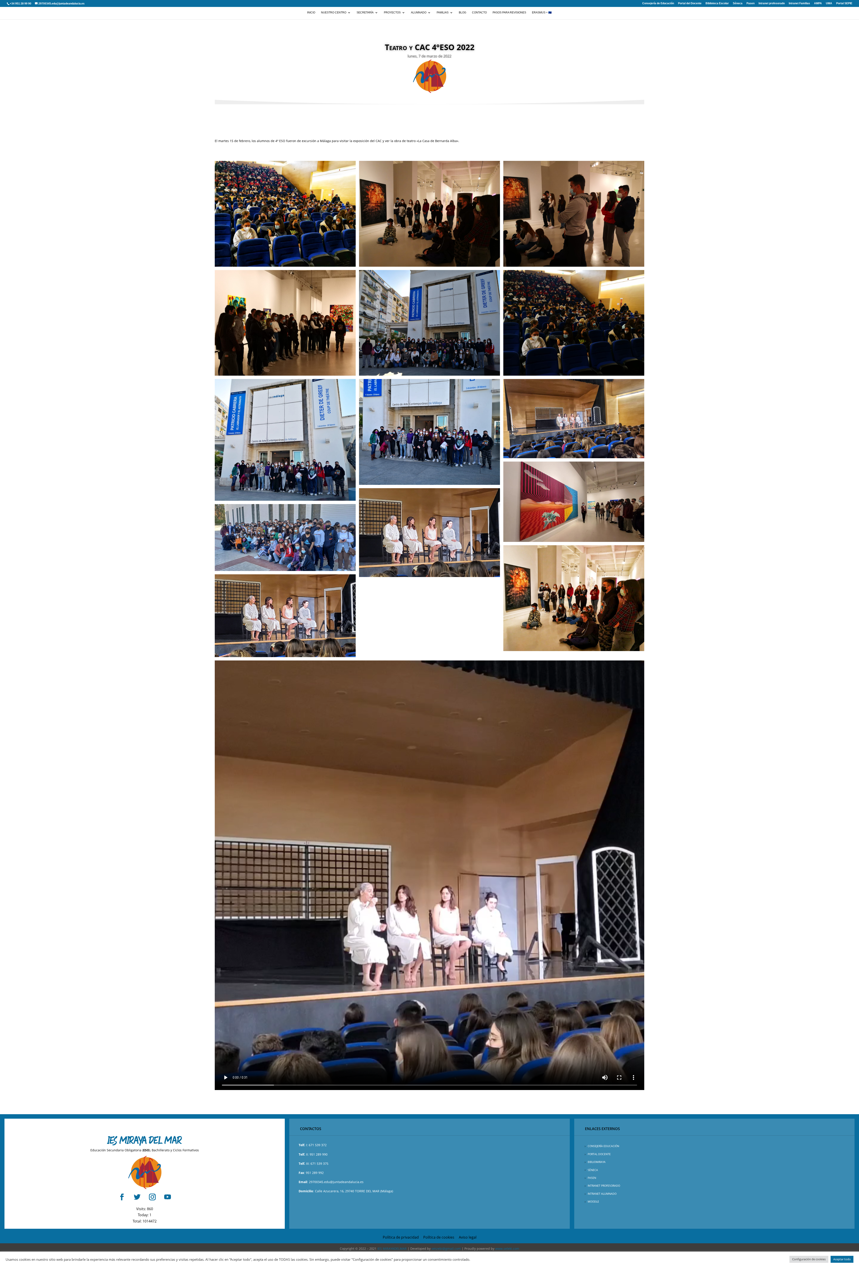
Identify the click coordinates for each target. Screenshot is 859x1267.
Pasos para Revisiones (509, 12)
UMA (829, 3)
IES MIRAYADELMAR (392, 1248)
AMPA (818, 3)
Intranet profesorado (772, 3)
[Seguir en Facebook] (122, 1197)
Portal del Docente (690, 3)
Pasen (750, 3)
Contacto (479, 12)
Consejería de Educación (658, 3)
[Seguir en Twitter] (137, 1197)
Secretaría (365, 12)
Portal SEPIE (844, 3)
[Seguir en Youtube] (167, 1197)
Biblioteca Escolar (717, 3)
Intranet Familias (799, 3)
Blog (462, 12)
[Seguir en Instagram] (152, 1197)
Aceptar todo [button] (842, 1259)
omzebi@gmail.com (446, 1248)
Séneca (737, 3)
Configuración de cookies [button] (809, 1259)
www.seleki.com (507, 1248)
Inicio (311, 12)
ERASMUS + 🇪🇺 (542, 12)
